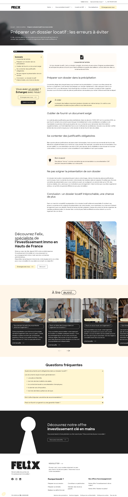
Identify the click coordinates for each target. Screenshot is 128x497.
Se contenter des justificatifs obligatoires (26, 70)
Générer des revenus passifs (75, 488)
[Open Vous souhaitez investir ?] (71, 7)
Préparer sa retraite (54, 487)
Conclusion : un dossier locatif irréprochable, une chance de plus (28, 79)
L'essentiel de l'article (23, 59)
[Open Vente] (52, 7)
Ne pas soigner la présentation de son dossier (29, 74)
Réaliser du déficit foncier (56, 490)
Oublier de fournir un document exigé (29, 66)
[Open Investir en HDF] (85, 7)
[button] (41, 57)
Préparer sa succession (55, 483)
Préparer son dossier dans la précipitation (26, 63)
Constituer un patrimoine (76, 483)
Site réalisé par (15, 495)
